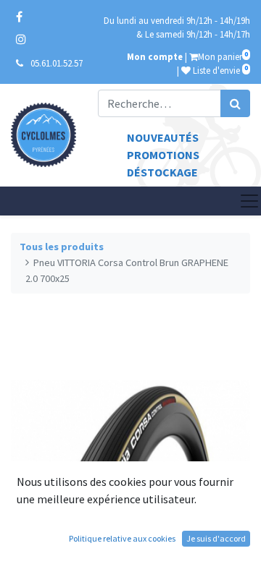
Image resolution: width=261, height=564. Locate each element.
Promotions (163, 155)
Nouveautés (163, 137)
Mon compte (155, 56)
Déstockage (162, 172)
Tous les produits (62, 246)
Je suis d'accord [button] (216, 538)
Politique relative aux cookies (122, 538)
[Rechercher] (235, 103)
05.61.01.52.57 (56, 63)
